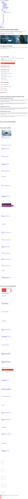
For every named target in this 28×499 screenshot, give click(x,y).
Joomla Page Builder (5, 8)
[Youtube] (0, 496)
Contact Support (4, 464)
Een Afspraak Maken (4, 443)
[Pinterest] (0, 498)
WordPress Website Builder (6, 7)
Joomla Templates (5, 5)
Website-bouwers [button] (3, 6)
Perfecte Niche (3, 270)
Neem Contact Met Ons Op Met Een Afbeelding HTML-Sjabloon (6, 362)
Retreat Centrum (4, 176)
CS (3, 21)
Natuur (8, 33)
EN (3, 14)
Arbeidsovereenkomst (4, 427)
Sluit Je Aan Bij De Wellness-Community (5, 303)
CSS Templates (3, 477)
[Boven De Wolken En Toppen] (6, 135)
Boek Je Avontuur (6, 185)
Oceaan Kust (5, 156)
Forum (2, 471)
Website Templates (5, 3)
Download (3, 468)
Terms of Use (3, 460)
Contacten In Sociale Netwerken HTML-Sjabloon (6, 277)
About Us (3, 462)
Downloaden (3, 63)
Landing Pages (3, 492)
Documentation (3, 470)
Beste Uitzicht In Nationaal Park (5, 164)
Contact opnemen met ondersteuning (7, 12)
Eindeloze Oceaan (6, 137)
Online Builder (3, 67)
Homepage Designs (4, 493)
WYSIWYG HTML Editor (5, 486)
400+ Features (3, 469)
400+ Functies (3, 2)
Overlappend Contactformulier (5, 293)
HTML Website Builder (4, 484)
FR (3, 16)
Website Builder (3, 483)
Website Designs (4, 491)
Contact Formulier (12, 33)
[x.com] (0, 497)
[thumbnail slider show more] (0, 124)
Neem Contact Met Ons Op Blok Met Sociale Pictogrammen (6, 336)
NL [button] (2, 13)
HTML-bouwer (4, 47)
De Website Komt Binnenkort (5, 311)
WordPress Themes (5, 4)
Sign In (2, 22)
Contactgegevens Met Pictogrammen (6, 396)
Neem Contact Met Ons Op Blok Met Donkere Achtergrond (6, 389)
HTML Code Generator (4, 487)
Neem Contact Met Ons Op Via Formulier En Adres (5, 380)
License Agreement (4, 461)
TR (3, 19)
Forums (2, 9)
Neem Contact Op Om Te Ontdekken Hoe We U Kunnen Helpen (6, 354)
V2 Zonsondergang (6, 239)
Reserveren (3, 405)
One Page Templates (4, 479)
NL (3, 15)
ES (3, 17)
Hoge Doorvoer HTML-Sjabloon (5, 451)
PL (3, 18)
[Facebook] (0, 495)
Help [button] (2, 10)
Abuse (2, 463)
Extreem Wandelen (6, 265)
